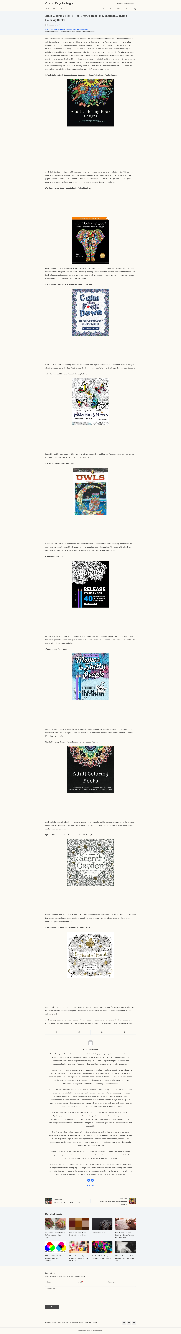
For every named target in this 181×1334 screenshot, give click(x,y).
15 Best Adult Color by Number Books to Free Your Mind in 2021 (78, 1258)
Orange (87, 9)
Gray (111, 9)
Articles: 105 (90, 1185)
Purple (79, 9)
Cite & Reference (50, 1322)
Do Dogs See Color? (99, 1233)
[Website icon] (92, 1180)
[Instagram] (134, 1323)
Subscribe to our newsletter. (125, 3)
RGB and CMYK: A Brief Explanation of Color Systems (53, 1258)
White (119, 9)
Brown (97, 9)
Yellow (55, 9)
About (95, 1322)
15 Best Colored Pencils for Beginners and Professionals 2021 (125, 1258)
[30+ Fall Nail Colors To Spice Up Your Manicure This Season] (55, 1224)
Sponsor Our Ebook (76, 1322)
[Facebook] (56, 1032)
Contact (88, 1322)
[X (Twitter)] (79, 1032)
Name (49, 1282)
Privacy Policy (63, 1322)
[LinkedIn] (124, 1032)
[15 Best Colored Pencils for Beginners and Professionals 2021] (125, 1247)
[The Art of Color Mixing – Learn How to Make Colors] (102, 1247)
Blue (62, 9)
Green (70, 9)
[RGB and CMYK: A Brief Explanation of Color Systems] (55, 1247)
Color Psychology (59, 3)
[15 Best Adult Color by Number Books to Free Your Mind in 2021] (79, 1247)
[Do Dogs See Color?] (102, 1224)
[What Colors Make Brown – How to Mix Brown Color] (79, 1224)
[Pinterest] (102, 1032)
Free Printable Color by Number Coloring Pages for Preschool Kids (125, 1235)
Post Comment (52, 1307)
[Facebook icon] (88, 1180)
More (127, 9)
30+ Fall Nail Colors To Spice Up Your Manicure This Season (55, 1235)
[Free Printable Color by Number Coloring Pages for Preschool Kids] (125, 1224)
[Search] (135, 9)
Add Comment (53, 1289)
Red (47, 9)
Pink (104, 9)
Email (80, 1282)
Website (111, 1282)
